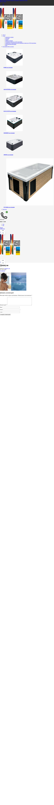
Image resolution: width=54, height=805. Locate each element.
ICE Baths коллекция (9, 207)
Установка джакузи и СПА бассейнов (13, 41)
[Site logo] (6, 32)
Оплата (7, 39)
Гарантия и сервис (9, 37)
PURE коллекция (8, 67)
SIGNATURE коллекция (10, 89)
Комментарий (3, 304)
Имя (1, 307)
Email (1, 309)
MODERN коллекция (9, 133)
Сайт (1, 312)
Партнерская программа (10, 44)
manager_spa (7, 268)
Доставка (7, 38)
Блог (6, 45)
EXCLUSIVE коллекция (10, 111)
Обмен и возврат (9, 40)
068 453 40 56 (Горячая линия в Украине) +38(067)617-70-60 (13, 0)
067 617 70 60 (3, 1)
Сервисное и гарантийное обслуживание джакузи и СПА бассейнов (20, 43)
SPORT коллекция (8, 154)
